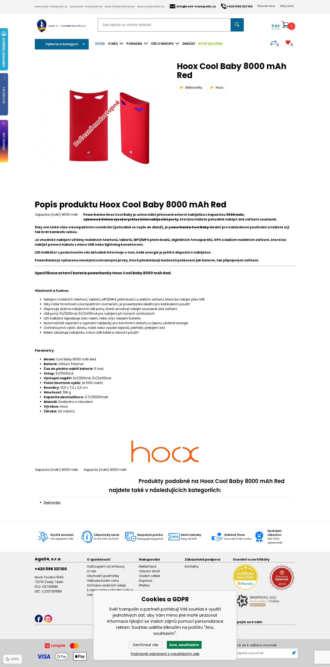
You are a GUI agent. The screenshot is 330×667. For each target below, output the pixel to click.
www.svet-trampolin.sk (86, 6)
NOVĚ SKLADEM (210, 43)
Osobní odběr (149, 576)
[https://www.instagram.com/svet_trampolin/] (48, 619)
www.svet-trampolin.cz (51, 6)
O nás (91, 571)
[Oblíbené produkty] (288, 42)
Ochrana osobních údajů (106, 585)
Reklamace (147, 566)
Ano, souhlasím (184, 644)
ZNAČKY (188, 43)
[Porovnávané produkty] (273, 43)
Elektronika (193, 87)
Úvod (100, 43)
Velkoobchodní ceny (103, 580)
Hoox (219, 87)
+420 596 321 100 (51, 569)
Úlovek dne (266, 6)
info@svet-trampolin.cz (196, 6)
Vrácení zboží (149, 571)
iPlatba (144, 585)
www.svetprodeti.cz (151, 6)
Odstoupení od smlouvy (106, 566)
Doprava (145, 580)
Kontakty (192, 566)
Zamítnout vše (145, 644)
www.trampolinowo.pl (120, 6)
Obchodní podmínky (103, 576)
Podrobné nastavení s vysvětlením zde (165, 653)
